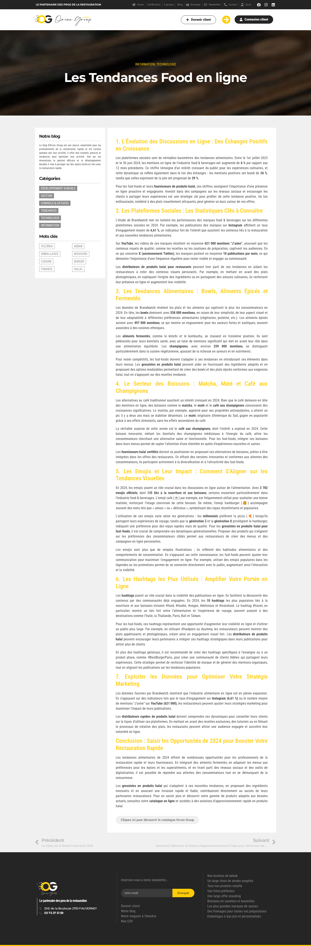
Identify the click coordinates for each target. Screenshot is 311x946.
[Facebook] (259, 4)
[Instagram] (266, 4)
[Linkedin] (273, 4)
